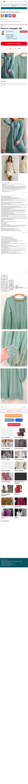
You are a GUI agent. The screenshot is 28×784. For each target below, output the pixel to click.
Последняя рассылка (5, 562)
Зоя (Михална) (9, 31)
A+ (15, 48)
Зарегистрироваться (19, 1)
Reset (19, 48)
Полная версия (4, 559)
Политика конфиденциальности (8, 564)
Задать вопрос (11, 561)
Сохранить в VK (9, 420)
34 (3, 407)
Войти (12, 1)
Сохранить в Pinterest (14, 424)
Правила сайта (4, 561)
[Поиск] (25, 1)
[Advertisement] (14, 102)
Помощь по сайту (18, 561)
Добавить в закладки (14, 43)
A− (8, 48)
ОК (14, 8)
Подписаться (23, 31)
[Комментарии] (6, 407)
